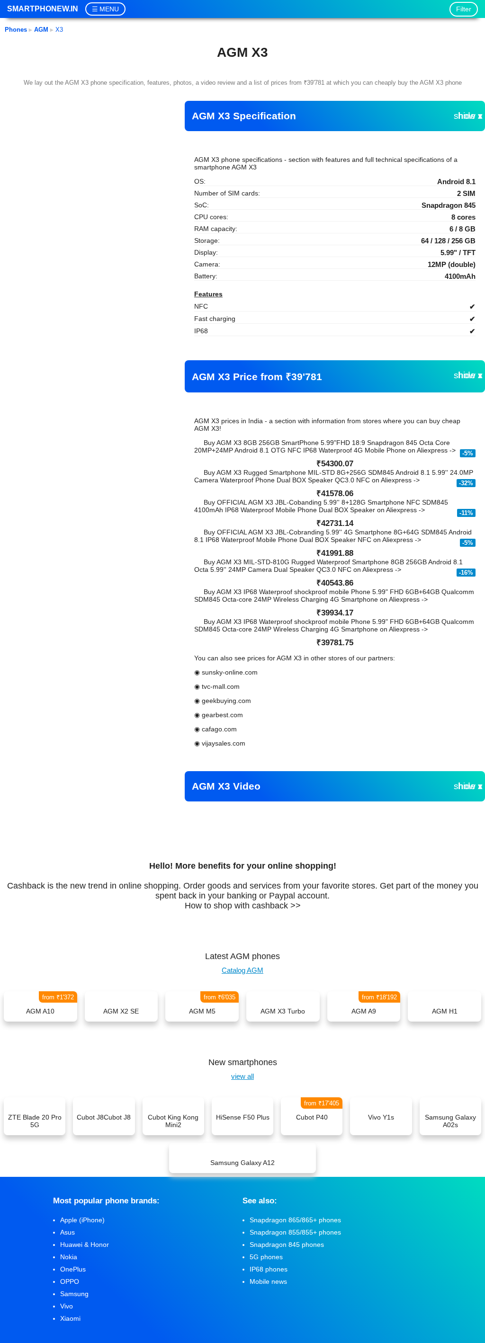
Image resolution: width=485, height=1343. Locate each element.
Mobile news (268, 1281)
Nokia (68, 1257)
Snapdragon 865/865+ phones (295, 1220)
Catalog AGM (242, 970)
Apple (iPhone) (82, 1220)
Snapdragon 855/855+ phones (295, 1232)
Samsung (74, 1294)
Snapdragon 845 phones (287, 1244)
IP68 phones (268, 1269)
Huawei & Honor (84, 1244)
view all (242, 1076)
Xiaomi (70, 1318)
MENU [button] (109, 9)
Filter (463, 9)
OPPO (69, 1281)
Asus (67, 1232)
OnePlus (73, 1269)
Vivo (66, 1306)
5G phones (266, 1257)
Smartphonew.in (42, 9)
